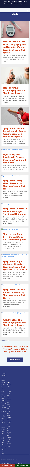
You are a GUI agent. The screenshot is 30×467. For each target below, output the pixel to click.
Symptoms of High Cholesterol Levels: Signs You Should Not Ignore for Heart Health (15, 266)
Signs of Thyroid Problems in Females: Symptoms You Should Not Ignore (14, 159)
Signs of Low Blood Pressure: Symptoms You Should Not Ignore (14, 236)
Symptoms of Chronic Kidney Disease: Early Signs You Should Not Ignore (14, 294)
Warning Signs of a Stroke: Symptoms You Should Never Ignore (14, 322)
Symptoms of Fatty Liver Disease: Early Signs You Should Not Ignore (14, 185)
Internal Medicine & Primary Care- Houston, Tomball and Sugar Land (15, 3)
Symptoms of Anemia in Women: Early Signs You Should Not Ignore (15, 211)
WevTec (15, 459)
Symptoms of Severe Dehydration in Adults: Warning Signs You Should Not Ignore (14, 133)
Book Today (15, 360)
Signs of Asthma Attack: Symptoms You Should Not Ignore (14, 90)
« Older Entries (5, 340)
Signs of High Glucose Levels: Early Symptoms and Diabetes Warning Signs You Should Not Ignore (15, 47)
